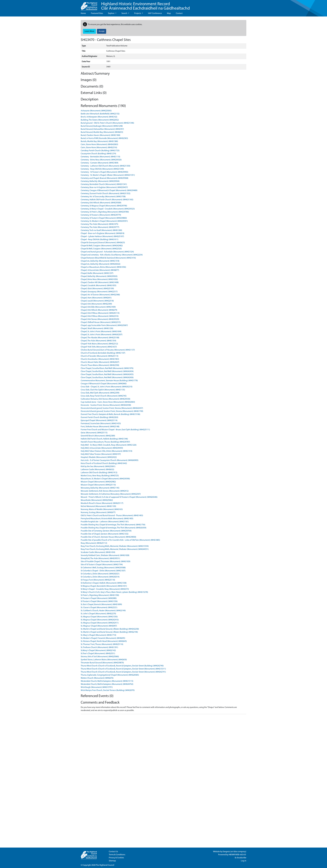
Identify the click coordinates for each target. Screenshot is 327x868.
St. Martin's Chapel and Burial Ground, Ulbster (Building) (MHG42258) (110, 629)
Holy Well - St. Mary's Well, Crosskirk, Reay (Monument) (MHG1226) (109, 445)
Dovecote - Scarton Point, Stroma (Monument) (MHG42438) (106, 405)
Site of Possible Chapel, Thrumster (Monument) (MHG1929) (105, 562)
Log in (243, 861)
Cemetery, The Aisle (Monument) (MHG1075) (99, 224)
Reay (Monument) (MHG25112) (94, 543)
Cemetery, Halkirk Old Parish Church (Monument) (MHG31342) (107, 200)
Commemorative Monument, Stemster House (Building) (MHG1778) (109, 381)
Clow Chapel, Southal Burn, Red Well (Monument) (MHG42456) (107, 378)
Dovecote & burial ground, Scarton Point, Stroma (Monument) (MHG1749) (112, 411)
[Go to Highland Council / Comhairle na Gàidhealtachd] (89, 5)
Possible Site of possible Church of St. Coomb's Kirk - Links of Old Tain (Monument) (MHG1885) (120, 540)
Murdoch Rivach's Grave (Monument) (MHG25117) (102, 503)
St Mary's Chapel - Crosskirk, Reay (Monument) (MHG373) (105, 589)
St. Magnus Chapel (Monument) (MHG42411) (100, 623)
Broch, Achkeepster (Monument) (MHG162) (99, 117)
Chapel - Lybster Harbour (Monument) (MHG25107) (102, 236)
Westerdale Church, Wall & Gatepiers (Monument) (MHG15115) (107, 681)
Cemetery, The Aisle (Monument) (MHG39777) (100, 227)
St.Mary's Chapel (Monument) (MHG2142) (98, 650)
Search (124, 13)
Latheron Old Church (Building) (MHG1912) (99, 473)
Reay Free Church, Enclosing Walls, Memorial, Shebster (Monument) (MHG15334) (115, 546)
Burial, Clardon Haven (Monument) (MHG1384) (100, 135)
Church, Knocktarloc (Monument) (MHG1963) (100, 359)
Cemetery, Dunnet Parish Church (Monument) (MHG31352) (105, 194)
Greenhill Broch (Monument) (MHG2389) (98, 436)
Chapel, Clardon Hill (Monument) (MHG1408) (100, 282)
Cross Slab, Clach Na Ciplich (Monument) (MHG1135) (103, 390)
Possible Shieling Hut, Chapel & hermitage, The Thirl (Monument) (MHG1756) (113, 525)
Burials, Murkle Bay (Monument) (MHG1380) (99, 141)
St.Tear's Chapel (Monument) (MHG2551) (98, 654)
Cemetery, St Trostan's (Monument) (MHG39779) (101, 215)
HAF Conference (155, 13)
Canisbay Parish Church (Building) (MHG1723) (100, 151)
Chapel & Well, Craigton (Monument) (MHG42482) (102, 246)
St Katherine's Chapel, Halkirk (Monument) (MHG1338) (104, 583)
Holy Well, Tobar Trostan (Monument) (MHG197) (101, 454)
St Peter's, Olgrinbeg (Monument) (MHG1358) (100, 595)
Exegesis (226, 852)
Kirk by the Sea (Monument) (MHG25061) (98, 466)
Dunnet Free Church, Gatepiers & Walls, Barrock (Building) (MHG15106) (110, 414)
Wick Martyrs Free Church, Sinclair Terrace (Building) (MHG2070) (108, 690)
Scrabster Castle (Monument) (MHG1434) (98, 552)
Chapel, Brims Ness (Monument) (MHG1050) (99, 279)
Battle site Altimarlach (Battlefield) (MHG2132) (100, 114)
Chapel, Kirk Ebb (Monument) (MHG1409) (98, 307)
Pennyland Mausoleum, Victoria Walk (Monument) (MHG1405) (107, 519)
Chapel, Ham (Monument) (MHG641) (96, 298)
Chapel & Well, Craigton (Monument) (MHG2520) (101, 249)
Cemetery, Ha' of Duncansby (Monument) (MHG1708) (103, 197)
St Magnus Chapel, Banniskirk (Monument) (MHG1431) (104, 586)
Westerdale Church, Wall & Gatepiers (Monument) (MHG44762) (107, 684)
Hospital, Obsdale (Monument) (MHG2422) (99, 457)
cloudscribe (241, 858)
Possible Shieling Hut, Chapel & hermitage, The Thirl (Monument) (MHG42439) (113, 528)
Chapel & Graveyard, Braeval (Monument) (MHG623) (103, 243)
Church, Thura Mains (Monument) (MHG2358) (100, 365)
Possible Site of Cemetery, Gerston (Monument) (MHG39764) (106, 531)
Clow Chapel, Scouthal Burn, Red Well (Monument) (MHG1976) (107, 368)
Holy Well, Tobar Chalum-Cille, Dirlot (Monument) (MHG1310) (106, 451)
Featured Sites (97, 13)
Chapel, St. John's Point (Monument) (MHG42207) (101, 335)
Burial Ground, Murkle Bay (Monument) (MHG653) (102, 132)
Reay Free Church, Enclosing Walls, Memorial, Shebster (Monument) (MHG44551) (115, 549)
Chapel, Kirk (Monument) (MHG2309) (96, 304)
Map (169, 13)
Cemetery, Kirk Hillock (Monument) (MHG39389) (101, 203)
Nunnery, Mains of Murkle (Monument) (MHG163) (102, 509)
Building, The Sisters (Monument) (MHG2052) (100, 120)
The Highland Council (105, 865)
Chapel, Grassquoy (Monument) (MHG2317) (99, 292)
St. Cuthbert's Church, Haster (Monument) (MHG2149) (103, 611)
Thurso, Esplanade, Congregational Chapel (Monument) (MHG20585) (110, 675)
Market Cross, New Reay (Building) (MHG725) (100, 476)
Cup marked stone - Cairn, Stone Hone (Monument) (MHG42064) (108, 402)
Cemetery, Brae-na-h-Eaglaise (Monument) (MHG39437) (104, 187)
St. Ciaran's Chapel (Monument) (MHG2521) (99, 608)
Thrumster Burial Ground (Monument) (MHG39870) (102, 663)
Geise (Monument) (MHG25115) (94, 433)
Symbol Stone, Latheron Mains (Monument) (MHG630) (104, 660)
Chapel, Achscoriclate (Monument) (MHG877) (100, 270)
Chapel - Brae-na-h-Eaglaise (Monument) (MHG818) (102, 233)
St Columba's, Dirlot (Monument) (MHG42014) (100, 577)
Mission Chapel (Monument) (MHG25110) (98, 485)
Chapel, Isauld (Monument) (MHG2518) (97, 301)
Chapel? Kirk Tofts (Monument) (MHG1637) (99, 347)
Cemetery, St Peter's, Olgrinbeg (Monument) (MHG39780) (105, 212)
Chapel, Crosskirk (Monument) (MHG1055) (98, 286)
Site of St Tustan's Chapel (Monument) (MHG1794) (102, 565)
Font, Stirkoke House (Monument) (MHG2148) (100, 427)
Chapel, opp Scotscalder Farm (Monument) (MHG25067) (104, 325)
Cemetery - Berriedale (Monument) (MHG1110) (100, 157)
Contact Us (113, 852)
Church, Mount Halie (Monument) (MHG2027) (100, 362)
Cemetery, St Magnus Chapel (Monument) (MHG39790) (104, 206)
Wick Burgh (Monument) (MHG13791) (97, 687)
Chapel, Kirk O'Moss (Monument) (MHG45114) (100, 313)
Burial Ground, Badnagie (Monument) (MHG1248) (102, 126)
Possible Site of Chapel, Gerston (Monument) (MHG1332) (105, 534)
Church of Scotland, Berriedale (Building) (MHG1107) (103, 353)
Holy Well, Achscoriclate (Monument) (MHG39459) (102, 448)
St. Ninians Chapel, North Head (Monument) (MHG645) (104, 641)
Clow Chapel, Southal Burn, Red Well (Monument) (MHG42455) (107, 374)
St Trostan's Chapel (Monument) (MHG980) (99, 598)
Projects (137, 13)
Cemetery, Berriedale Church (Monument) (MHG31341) (104, 184)
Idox (235, 852)
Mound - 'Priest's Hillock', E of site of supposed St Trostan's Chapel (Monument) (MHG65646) (119, 497)
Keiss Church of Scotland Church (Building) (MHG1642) (104, 463)
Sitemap (112, 861)
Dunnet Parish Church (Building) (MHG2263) (99, 417)
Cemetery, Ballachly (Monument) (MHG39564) (100, 181)
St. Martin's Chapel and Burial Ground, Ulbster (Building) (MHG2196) (109, 632)
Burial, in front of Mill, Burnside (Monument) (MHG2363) (104, 138)
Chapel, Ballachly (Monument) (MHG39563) (99, 276)
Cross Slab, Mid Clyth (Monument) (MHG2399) (100, 393)
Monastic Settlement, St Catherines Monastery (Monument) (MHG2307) (111, 494)
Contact (179, 13)
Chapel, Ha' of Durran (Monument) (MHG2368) (100, 295)
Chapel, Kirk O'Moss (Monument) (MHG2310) (100, 316)
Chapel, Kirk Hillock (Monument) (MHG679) (99, 310)
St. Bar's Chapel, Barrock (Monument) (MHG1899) (101, 604)
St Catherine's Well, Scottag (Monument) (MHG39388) (103, 568)
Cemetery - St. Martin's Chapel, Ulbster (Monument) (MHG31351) (108, 175)
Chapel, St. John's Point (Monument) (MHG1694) (101, 332)
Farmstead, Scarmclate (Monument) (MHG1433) (101, 424)
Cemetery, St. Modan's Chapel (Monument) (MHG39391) (104, 221)
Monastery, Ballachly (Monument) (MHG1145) (100, 488)
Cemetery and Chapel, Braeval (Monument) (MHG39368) (104, 178)
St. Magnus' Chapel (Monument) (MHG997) (99, 626)
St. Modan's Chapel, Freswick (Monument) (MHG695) (103, 638)
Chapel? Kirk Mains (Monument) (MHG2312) (99, 344)
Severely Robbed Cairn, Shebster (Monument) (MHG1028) (105, 555)
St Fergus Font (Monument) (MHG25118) (98, 580)
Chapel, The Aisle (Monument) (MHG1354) (98, 341)
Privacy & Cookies (116, 858)
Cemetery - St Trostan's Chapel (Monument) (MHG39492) (104, 172)
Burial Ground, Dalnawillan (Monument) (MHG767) (102, 129)
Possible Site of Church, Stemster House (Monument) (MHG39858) (108, 537)
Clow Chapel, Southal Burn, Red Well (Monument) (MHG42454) (107, 371)
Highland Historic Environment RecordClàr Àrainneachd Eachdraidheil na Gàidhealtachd (145, 6)
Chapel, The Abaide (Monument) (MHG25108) (100, 338)
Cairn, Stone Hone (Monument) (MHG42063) (99, 144)
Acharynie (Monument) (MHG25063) (96, 111)
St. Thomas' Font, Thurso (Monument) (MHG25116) (102, 644)
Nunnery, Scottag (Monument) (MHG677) (98, 512)
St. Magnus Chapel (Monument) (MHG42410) (100, 620)
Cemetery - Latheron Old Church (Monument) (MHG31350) (105, 166)
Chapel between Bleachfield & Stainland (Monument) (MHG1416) (108, 258)
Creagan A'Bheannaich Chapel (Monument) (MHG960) (104, 384)
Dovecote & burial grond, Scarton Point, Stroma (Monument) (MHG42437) (112, 408)
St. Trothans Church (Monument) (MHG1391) (99, 647)
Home (83, 13)
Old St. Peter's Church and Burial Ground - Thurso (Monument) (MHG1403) (112, 516)
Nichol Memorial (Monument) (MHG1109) (98, 506)
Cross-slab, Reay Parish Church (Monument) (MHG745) (104, 396)
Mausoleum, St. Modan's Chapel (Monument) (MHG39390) (105, 479)
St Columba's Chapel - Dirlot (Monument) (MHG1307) (103, 571)
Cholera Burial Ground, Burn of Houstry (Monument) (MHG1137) (108, 350)
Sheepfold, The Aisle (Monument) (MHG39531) (100, 558)
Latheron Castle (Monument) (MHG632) (97, 470)
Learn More (89, 31)
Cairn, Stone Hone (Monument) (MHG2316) (99, 148)
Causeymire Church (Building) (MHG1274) (98, 154)
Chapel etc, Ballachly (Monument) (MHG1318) (100, 261)
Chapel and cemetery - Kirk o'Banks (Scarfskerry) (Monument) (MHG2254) (112, 255)
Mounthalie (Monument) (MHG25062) (97, 500)
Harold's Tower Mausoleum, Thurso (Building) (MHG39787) (105, 442)
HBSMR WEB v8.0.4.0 (237, 855)
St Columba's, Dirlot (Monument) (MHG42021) (100, 574)
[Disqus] (163, 748)
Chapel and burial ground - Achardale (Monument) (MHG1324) (107, 252)
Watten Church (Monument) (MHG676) (97, 678)
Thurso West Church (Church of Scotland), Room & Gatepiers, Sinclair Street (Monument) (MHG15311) (123, 669)
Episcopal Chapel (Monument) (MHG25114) (99, 420)
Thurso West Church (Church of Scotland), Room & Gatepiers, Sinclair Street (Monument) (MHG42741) (123, 672)
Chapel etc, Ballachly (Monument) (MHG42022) (100, 264)
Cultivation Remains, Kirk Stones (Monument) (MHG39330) (105, 399)
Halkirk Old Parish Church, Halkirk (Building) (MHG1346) (104, 439)
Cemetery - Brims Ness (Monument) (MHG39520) (101, 160)
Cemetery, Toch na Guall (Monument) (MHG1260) (101, 230)
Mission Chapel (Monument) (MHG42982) (98, 482)
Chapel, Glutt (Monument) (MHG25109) (97, 289)
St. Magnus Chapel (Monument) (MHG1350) (99, 617)
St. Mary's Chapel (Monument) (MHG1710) (98, 635)
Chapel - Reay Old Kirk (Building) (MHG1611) (99, 240)
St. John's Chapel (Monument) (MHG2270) (98, 614)
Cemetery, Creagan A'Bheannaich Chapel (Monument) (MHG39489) (109, 190)
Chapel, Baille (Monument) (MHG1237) (97, 273)
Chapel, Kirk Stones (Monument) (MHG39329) (100, 319)
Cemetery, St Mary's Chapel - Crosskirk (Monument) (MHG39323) (108, 209)
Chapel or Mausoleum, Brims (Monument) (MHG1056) (103, 267)
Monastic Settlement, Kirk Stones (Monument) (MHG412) (105, 491)
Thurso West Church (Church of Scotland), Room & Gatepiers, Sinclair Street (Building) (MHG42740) (122, 666)
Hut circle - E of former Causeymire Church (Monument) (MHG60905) (109, 460)
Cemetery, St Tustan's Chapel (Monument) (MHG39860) (104, 218)
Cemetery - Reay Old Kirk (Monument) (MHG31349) (102, 169)
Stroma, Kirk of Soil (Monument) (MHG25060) (100, 657)
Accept (101, 31)
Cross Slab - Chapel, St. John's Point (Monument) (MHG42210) (106, 387)
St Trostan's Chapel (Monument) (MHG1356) (99, 601)
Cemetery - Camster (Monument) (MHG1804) (99, 163)
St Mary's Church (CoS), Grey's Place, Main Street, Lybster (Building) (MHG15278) (114, 592)
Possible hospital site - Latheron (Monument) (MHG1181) (105, 522)
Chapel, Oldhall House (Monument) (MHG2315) (101, 322)
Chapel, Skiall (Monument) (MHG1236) (97, 328)
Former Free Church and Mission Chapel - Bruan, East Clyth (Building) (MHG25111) (115, 430)
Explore (111, 13)
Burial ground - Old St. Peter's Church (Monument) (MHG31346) (107, 123)
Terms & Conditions (117, 855)
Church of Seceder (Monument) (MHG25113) (99, 356)
